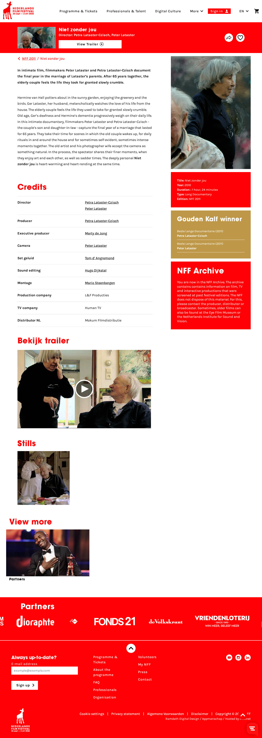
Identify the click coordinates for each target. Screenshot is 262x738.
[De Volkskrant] (148, 621)
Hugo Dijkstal (95, 270)
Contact (145, 679)
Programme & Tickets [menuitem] (78, 11)
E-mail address (24, 664)
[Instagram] (238, 678)
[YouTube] (229, 678)
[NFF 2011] (19, 58)
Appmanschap (212, 719)
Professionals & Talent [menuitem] (126, 11)
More (194, 11)
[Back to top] (131, 648)
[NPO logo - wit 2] (56, 621)
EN (241, 11)
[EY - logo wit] (249, 621)
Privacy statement (125, 714)
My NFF (144, 664)
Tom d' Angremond (99, 258)
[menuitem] (194, 11)
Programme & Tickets (105, 659)
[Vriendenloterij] (205, 621)
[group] (47, 556)
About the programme (103, 672)
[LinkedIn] (248, 678)
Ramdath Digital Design (182, 719)
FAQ (96, 682)
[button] (84, 389)
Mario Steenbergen (100, 283)
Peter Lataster (96, 208)
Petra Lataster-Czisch (102, 202)
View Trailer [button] (87, 44)
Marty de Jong (96, 233)
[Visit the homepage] (18, 11)
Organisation (104, 697)
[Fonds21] (97, 621)
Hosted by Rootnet (238, 719)
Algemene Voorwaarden (165, 714)
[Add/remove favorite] (240, 37)
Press (142, 672)
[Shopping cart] (256, 11)
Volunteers (147, 657)
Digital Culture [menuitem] (168, 11)
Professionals (105, 690)
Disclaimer (199, 714)
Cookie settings (92, 714)
